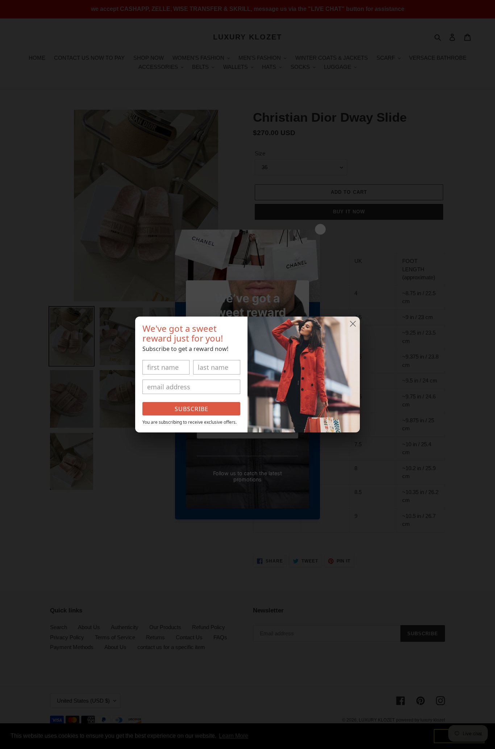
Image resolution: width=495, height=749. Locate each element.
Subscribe (191, 409)
